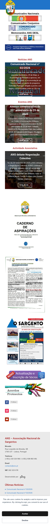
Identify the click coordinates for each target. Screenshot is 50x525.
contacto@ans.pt (11, 466)
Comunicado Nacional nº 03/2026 (19, 489)
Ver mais (23, 185)
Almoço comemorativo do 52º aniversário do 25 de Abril (25, 110)
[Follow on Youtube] (7, 419)
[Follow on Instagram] (7, 411)
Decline (25, 520)
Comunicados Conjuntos (25, 28)
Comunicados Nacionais (25, 18)
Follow (13, 402)
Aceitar (25, 514)
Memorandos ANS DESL (25, 37)
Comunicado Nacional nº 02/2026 (19, 493)
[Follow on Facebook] (7, 402)
